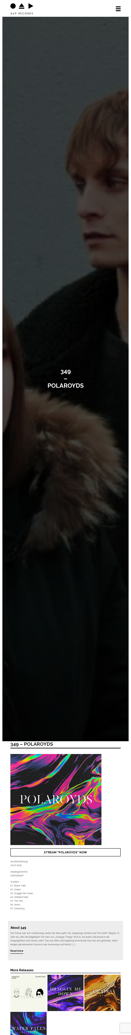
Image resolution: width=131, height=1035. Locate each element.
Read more (16, 951)
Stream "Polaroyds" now (65, 852)
